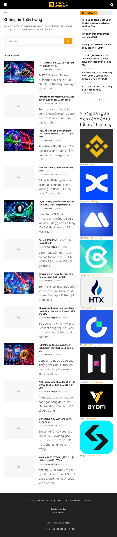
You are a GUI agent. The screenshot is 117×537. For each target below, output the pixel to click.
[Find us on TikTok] (69, 529)
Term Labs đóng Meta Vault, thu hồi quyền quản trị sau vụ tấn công (56, 98)
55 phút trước (88, 29)
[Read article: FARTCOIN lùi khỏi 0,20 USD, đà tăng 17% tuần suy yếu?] (19, 72)
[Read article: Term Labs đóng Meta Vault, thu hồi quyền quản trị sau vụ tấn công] (19, 106)
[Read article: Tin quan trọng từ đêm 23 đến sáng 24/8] (19, 177)
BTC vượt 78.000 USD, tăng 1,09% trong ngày (97, 88)
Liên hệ (86, 500)
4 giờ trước (87, 68)
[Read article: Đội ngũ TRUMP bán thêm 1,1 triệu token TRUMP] (19, 249)
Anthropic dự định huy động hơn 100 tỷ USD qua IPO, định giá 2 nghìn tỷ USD (57, 384)
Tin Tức (29, 500)
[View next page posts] (99, 99)
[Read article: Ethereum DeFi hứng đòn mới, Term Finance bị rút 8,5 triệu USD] (19, 283)
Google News (56, 509)
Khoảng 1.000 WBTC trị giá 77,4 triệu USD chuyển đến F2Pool (56, 459)
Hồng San (48, 69)
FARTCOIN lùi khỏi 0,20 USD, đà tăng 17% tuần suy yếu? (56, 64)
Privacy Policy (58, 512)
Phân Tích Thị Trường (45, 500)
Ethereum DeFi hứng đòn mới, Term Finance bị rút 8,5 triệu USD (56, 275)
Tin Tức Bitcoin (50, 104)
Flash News (75, 500)
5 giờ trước (87, 82)
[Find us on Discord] (73, 529)
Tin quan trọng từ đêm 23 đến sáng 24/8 (95, 35)
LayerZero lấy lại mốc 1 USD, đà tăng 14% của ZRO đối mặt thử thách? (56, 203)
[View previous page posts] (94, 99)
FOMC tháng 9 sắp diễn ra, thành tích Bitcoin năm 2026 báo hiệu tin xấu (56, 347)
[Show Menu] (5, 4)
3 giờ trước (87, 51)
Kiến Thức (62, 500)
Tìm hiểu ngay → (96, 164)
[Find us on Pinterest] (54, 529)
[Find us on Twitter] (46, 529)
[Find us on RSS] (65, 529)
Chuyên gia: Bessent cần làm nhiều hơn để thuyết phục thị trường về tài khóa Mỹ (57, 310)
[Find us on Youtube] (61, 529)
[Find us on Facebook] (43, 529)
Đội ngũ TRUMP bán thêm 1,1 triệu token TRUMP (97, 46)
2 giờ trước (87, 40)
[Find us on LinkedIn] (50, 529)
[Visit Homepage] (58, 4)
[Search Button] (111, 4)
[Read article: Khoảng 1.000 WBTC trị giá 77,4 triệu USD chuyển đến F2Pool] (19, 466)
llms (64, 509)
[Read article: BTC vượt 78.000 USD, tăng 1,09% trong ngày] (19, 428)
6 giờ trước (87, 93)
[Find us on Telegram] (58, 529)
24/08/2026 (58, 69)
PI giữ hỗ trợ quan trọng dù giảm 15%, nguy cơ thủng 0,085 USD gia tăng (56, 133)
